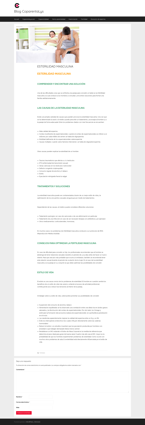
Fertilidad (84, 19)
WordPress (29, 422)
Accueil (16, 19)
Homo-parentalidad (58, 19)
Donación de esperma (98, 19)
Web (17, 407)
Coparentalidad (43, 19)
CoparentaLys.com (28, 19)
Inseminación (73, 19)
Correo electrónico (23, 402)
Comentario (20, 369)
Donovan (37, 422)
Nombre (19, 397)
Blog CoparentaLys (29, 11)
